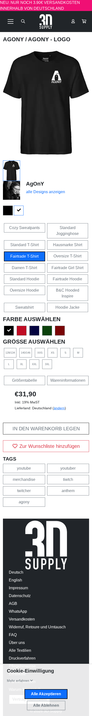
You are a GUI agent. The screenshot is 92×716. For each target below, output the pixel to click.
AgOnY (14, 39)
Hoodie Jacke (67, 307)
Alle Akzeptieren (46, 694)
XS (52, 352)
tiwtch (68, 479)
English (15, 580)
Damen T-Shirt (24, 268)
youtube (24, 468)
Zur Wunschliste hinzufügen (49, 446)
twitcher (24, 491)
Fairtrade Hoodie (67, 279)
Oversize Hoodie (24, 290)
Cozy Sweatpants (24, 228)
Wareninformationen (67, 380)
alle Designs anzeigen (45, 192)
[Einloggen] (73, 21)
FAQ (13, 635)
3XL (47, 364)
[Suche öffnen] (23, 21)
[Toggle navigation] (10, 21)
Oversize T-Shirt (67, 256)
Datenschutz (20, 596)
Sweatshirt (24, 307)
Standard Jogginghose (67, 231)
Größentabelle (24, 380)
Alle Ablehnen (46, 705)
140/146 (25, 352)
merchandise (24, 479)
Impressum (18, 588)
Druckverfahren (22, 658)
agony (24, 502)
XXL (34, 364)
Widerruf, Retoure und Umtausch (37, 627)
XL (21, 364)
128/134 (10, 352)
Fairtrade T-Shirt (24, 256)
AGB (13, 603)
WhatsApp (18, 611)
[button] (84, 21)
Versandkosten (22, 619)
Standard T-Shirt (24, 245)
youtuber (68, 468)
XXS (39, 352)
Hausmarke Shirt (67, 245)
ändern (59, 408)
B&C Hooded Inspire (67, 293)
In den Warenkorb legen (46, 428)
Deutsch (16, 572)
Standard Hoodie (24, 279)
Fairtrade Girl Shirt (67, 268)
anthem (68, 491)
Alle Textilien (20, 650)
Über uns (17, 643)
